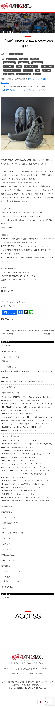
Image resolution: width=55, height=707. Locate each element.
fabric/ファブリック (38, 467)
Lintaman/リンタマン (9, 484)
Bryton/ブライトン (8, 457)
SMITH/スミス (42, 481)
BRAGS (4, 346)
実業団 (4, 581)
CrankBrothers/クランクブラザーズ (14, 497)
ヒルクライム (8, 66)
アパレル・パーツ (8, 436)
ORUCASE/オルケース (31, 454)
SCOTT (19, 400)
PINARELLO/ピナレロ (10, 407)
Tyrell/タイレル (34, 397)
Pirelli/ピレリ (37, 484)
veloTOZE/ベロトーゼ (38, 497)
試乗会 (4, 361)
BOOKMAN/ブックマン (10, 444)
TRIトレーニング (29, 371)
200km (12, 381)
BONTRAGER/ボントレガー (12, 501)
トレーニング (6, 560)
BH (18, 427)
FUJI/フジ (5, 424)
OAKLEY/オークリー (9, 464)
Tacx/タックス (31, 501)
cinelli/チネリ (29, 491)
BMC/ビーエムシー (9, 414)
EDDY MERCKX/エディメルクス (38, 417)
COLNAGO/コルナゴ (9, 420)
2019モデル (5, 506)
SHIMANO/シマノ (8, 351)
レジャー (37, 74)
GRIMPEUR (6, 587)
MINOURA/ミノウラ (9, 481)
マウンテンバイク (31, 66)
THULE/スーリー (22, 467)
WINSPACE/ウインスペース (25, 410)
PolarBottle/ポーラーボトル (28, 487)
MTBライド (17, 533)
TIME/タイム (6, 410)
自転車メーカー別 (8, 393)
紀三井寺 (47, 70)
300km (21, 381)
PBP (3, 381)
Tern (24, 427)
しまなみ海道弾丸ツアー (10, 523)
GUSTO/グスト (7, 400)
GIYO (4, 471)
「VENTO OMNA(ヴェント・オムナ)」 (16, 90)
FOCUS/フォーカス (9, 404)
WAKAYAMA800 (7, 555)
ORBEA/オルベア (19, 397)
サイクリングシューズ (12, 70)
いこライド (5, 544)
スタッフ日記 (6, 387)
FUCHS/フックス (8, 487)
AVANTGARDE (16, 6)
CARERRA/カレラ (28, 420)
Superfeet (43, 501)
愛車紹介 (4, 566)
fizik (37, 70)
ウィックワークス (26, 481)
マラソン (4, 539)
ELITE (4, 447)
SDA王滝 (5, 533)
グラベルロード (47, 66)
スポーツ (24, 59)
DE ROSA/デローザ (21, 424)
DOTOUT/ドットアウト (10, 454)
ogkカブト (24, 484)
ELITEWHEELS (35, 441)
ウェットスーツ (44, 371)
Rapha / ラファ (27, 444)
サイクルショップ (23, 74)
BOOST (28, 451)
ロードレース (8, 74)
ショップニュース (8, 357)
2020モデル (5, 512)
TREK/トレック (28, 407)
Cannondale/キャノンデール (12, 417)
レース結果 (5, 577)
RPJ (21, 477)
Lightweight (30, 461)
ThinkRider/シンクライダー (11, 451)
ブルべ (4, 377)
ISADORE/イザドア (44, 444)
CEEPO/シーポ (35, 427)
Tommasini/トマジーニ (26, 430)
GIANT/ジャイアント (33, 400)
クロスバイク (23, 63)
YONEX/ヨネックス (38, 424)
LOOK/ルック (43, 407)
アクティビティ (9, 63)
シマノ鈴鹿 (15, 581)
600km (39, 381)
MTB (3, 528)
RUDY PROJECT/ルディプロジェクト (33, 474)
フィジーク (28, 70)
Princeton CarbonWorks (27, 457)
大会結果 (15, 371)
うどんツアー (6, 517)
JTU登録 (5, 371)
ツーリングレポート (9, 571)
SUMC (38, 464)
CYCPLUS (46, 454)
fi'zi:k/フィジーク (15, 54)
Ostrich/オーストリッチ (10, 494)
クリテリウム (37, 63)
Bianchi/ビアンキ (8, 430)
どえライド (5, 549)
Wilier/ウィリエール (26, 414)
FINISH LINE (21, 441)
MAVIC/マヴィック (40, 471)
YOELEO (5, 397)
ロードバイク (11, 59)
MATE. (47, 404)
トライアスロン (7, 367)
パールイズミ (7, 467)
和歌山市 (34, 59)
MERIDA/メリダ (44, 420)
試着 (19, 66)
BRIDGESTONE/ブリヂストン (30, 404)
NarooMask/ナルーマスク (11, 491)
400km (30, 381)
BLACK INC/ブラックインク (12, 461)
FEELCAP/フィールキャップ (20, 471)
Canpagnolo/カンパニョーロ (21, 447)
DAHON (46, 397)
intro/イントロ (27, 494)
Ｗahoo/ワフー (7, 441)
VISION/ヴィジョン (9, 477)
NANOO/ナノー (7, 427)
